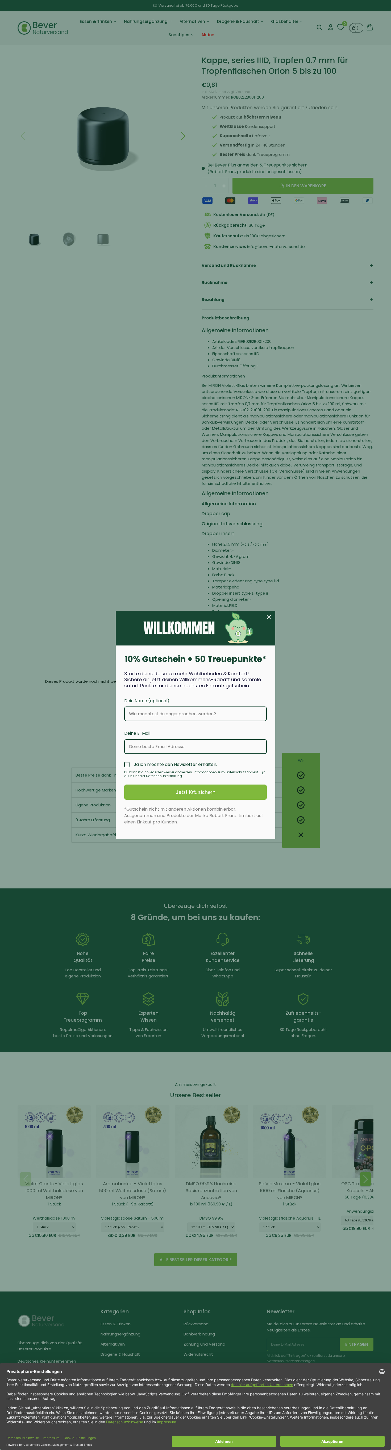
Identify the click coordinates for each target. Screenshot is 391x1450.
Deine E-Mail (137, 733)
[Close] (269, 617)
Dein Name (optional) (146, 701)
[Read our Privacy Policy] (263, 773)
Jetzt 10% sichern (195, 792)
